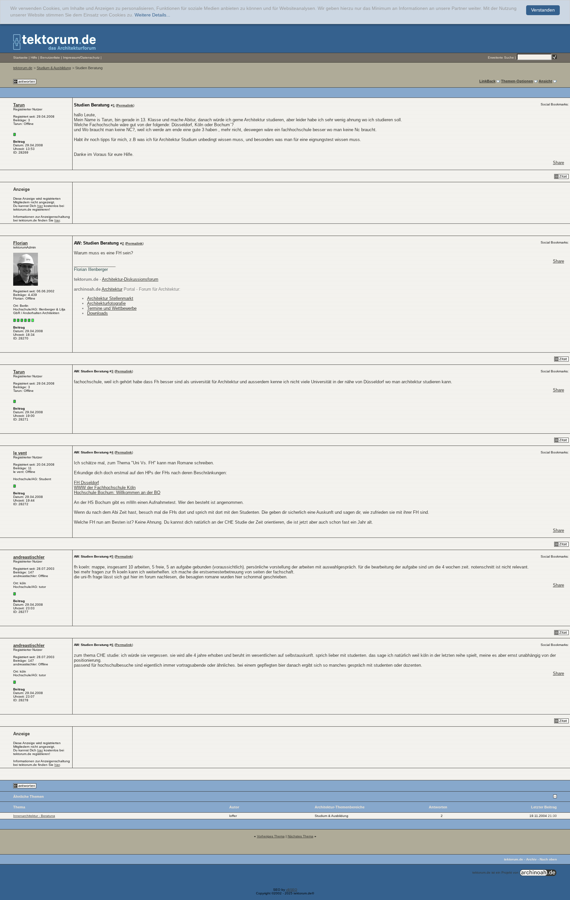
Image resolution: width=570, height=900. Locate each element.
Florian (20, 243)
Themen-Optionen (517, 81)
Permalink (125, 105)
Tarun (19, 104)
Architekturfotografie (106, 303)
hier (40, 206)
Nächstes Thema (300, 836)
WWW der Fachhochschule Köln (105, 487)
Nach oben (548, 859)
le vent (20, 452)
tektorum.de (22, 68)
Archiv (531, 859)
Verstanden (543, 10)
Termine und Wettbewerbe (112, 308)
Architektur (112, 289)
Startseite (20, 57)
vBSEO (291, 889)
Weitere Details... (152, 15)
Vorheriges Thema (271, 836)
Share (558, 162)
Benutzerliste (50, 57)
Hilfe (34, 57)
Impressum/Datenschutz (81, 57)
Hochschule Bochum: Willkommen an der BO (117, 492)
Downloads (97, 313)
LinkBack (487, 81)
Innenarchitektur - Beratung (34, 816)
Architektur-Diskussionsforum (130, 279)
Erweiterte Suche (501, 57)
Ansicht (545, 81)
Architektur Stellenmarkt (110, 298)
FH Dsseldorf (86, 482)
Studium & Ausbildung (54, 68)
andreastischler (29, 557)
